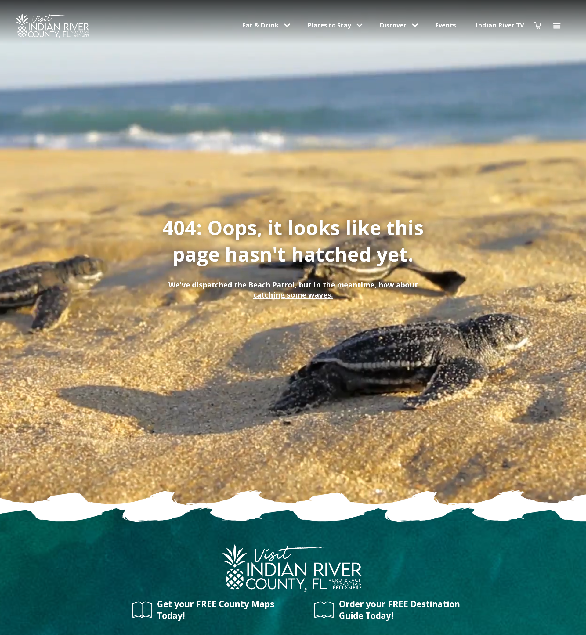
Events (446, 25)
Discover (393, 25)
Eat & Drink (260, 25)
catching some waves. (293, 295)
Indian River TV (500, 25)
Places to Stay (329, 25)
